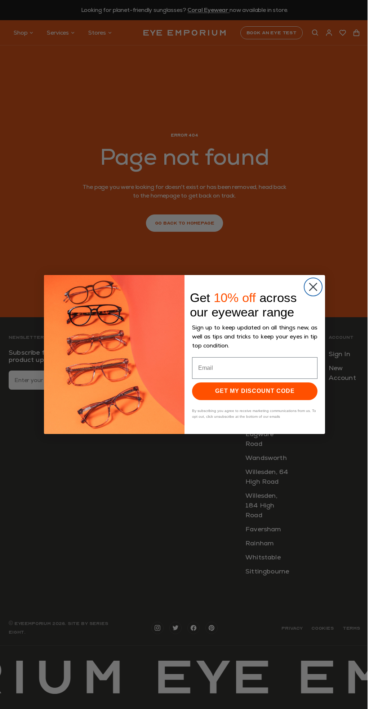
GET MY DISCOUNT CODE (255, 391)
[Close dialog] (313, 287)
